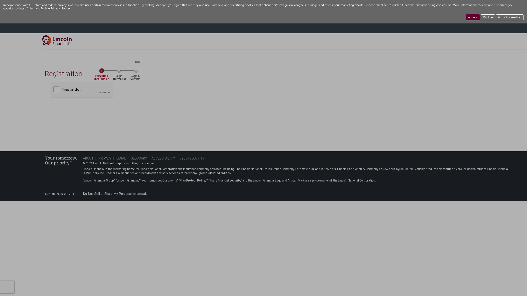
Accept (473, 17)
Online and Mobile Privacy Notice (48, 8)
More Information (509, 17)
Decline (488, 17)
